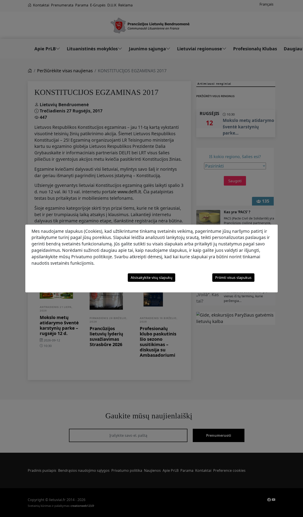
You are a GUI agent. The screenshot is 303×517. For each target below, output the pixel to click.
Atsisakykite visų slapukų (151, 277)
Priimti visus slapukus (233, 277)
